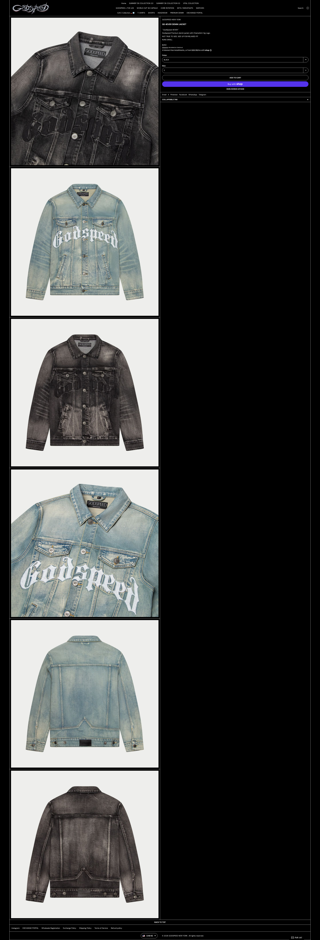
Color (164, 55)
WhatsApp (192, 94)
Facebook (183, 94)
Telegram (202, 94)
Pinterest (174, 94)
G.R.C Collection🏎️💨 (126, 13)
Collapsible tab (169, 99)
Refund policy (116, 928)
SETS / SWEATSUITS (185, 8)
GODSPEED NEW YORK (171, 19)
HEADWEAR (162, 13)
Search (300, 8)
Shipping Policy (85, 928)
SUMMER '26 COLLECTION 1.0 (168, 3)
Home (123, 3)
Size (164, 66)
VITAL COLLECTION (191, 3)
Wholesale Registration (51, 928)
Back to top (160, 922)
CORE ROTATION (167, 8)
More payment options (235, 89)
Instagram (16, 928)
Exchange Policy (69, 928)
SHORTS (151, 13)
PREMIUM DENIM (177, 13)
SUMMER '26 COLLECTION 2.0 (141, 3)
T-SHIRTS (141, 13)
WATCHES (200, 8)
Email (164, 94)
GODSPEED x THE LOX (125, 8)
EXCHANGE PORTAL (195, 13)
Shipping (165, 47)
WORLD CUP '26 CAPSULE (147, 8)
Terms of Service (101, 928)
